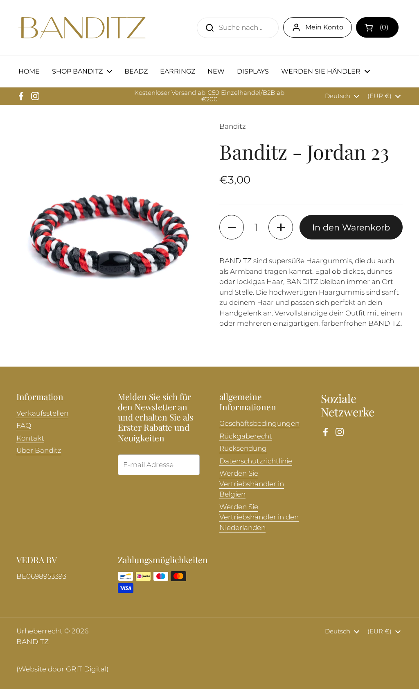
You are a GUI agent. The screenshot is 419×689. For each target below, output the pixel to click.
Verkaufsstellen (42, 413)
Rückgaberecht (245, 436)
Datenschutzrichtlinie (255, 461)
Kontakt (30, 438)
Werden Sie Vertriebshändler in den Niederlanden (259, 517)
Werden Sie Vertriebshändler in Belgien (251, 483)
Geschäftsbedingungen (259, 423)
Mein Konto (324, 27)
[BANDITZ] (81, 27)
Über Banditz (38, 450)
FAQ (23, 425)
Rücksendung (243, 448)
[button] (377, 27)
